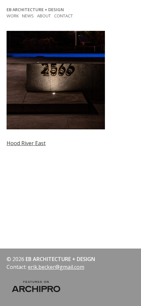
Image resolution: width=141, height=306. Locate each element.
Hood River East (26, 143)
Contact (63, 16)
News (28, 16)
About (44, 16)
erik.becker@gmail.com (56, 267)
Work (13, 16)
